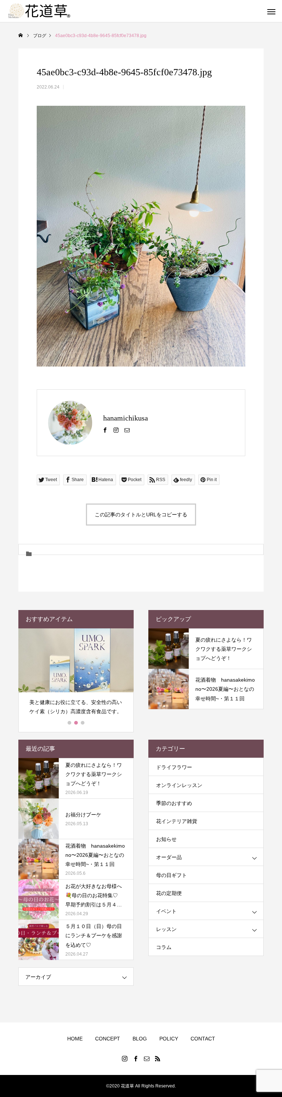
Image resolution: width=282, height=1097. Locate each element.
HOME (75, 1039)
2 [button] (76, 723)
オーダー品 (169, 857)
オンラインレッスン (179, 785)
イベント (166, 911)
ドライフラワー (174, 767)
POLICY (168, 1039)
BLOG (140, 1039)
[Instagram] (116, 429)
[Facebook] (105, 429)
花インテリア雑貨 (176, 821)
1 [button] (70, 723)
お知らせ (166, 839)
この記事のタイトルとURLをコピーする (141, 514)
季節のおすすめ (174, 803)
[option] (76, 675)
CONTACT (203, 1039)
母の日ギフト (171, 875)
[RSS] (157, 1058)
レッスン (166, 929)
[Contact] (127, 429)
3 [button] (83, 723)
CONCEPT (107, 1039)
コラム (163, 947)
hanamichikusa (125, 418)
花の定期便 (169, 893)
